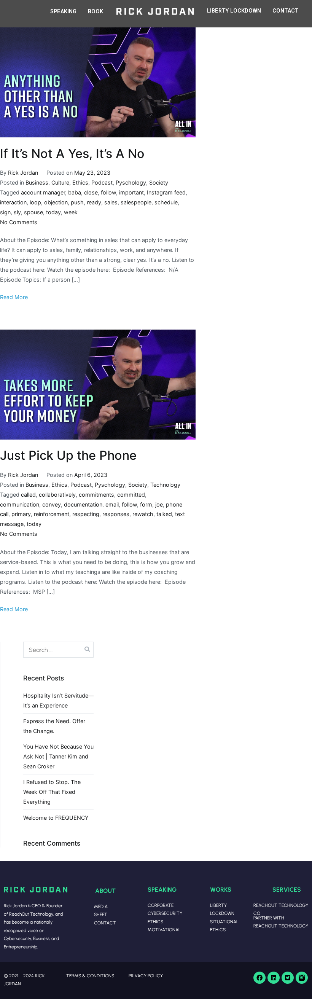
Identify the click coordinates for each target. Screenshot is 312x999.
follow (108, 192)
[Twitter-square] (288, 978)
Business (36, 182)
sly (17, 212)
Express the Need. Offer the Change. (54, 726)
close (91, 192)
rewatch (142, 514)
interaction (13, 202)
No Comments (18, 222)
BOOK (95, 11)
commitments (96, 494)
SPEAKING (63, 11)
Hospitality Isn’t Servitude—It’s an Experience (58, 700)
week (71, 212)
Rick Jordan (23, 172)
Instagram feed (166, 192)
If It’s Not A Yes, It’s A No (72, 153)
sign (5, 212)
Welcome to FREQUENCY (56, 817)
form (146, 504)
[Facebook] (259, 978)
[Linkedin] (273, 978)
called (28, 494)
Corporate (161, 905)
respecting (85, 514)
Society (158, 182)
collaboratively (57, 494)
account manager (43, 192)
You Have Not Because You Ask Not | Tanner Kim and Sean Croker (58, 756)
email (112, 504)
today (53, 212)
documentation (83, 504)
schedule (166, 202)
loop (35, 202)
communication (19, 504)
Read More (14, 297)
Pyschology (131, 182)
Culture (60, 182)
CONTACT (285, 11)
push (77, 202)
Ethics (80, 182)
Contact (105, 923)
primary (21, 514)
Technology (165, 484)
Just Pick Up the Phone (68, 455)
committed (131, 494)
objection (56, 202)
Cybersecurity (165, 913)
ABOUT (105, 890)
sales (111, 202)
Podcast (102, 182)
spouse (33, 212)
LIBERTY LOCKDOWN (234, 11)
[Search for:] (58, 650)
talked (164, 514)
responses (115, 514)
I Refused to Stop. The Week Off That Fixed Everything (52, 792)
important (131, 192)
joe (159, 504)
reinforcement (51, 514)
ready (94, 202)
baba (74, 192)
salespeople (136, 202)
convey (51, 504)
